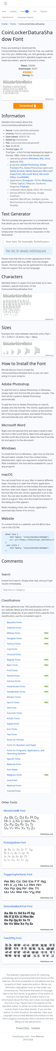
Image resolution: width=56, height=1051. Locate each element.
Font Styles (12, 769)
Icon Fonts (12, 729)
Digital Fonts (13, 723)
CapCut (21, 183)
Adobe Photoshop (30, 164)
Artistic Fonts (13, 718)
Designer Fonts (14, 638)
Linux (47, 158)
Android (14, 161)
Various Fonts (13, 681)
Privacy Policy (22, 1028)
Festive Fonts (13, 675)
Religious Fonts (14, 774)
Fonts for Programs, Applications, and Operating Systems (25, 752)
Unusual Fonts (14, 654)
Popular (44, 11)
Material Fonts (14, 764)
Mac (42, 158)
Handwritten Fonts (16, 691)
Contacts (35, 1028)
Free (4, 11)
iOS (20, 161)
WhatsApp (47, 180)
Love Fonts (12, 780)
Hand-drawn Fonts (16, 686)
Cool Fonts (12, 649)
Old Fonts (11, 707)
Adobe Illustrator (34, 171)
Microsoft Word (30, 174)
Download (27, 105)
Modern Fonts (14, 697)
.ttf (21, 149)
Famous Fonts (14, 643)
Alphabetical (7, 17)
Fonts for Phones (15, 739)
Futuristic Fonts (14, 713)
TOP (34, 11)
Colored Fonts (14, 790)
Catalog (13, 11)
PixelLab (24, 186)
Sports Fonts (13, 702)
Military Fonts (13, 633)
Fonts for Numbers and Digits (21, 745)
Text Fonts (12, 734)
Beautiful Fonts (14, 622)
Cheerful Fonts (14, 627)
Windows (34, 158)
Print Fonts (12, 670)
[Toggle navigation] (5, 3)
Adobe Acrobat (17, 171)
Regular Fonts (14, 659)
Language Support (25, 17)
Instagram (28, 180)
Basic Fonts (12, 665)
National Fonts (14, 785)
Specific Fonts (13, 758)
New (24, 11)
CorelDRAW (22, 177)
